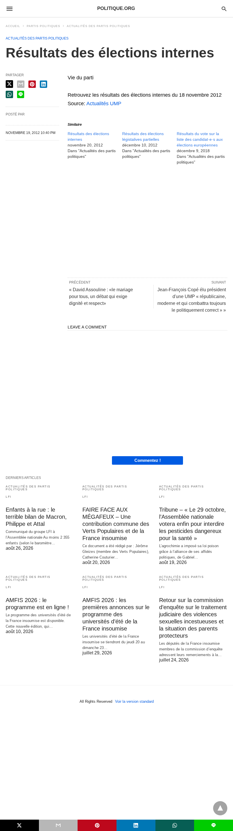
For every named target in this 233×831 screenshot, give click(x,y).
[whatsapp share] (9, 94)
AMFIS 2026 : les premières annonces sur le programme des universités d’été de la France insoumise (115, 614)
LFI (8, 496)
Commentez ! (147, 460)
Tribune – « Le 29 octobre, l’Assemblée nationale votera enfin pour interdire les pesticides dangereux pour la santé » (192, 524)
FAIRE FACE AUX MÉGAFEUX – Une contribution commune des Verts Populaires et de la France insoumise (115, 524)
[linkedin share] (43, 84)
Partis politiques (43, 26)
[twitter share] (9, 84)
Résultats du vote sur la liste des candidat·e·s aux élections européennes (200, 139)
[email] (58, 825)
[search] (224, 8)
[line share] (20, 94)
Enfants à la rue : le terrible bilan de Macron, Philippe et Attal (36, 517)
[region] (147, 220)
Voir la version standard (134, 701)
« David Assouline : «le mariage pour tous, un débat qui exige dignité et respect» (101, 296)
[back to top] (220, 808)
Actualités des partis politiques (98, 26)
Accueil (13, 26)
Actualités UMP (103, 103)
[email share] (20, 84)
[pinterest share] (32, 84)
